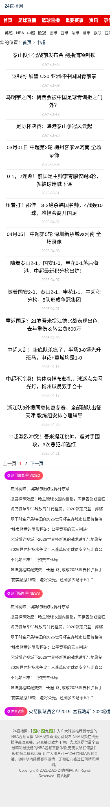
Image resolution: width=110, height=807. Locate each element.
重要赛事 (74, 20)
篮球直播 (51, 20)
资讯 (93, 20)
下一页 (36, 463)
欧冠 (42, 33)
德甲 (53, 33)
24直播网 (14, 6)
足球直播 (27, 20)
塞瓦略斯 (82, 711)
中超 (31, 33)
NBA (20, 33)
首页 (7, 20)
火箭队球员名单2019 (50, 711)
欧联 (98, 33)
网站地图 (64, 776)
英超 (9, 33)
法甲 (75, 33)
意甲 (87, 33)
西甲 (64, 33)
